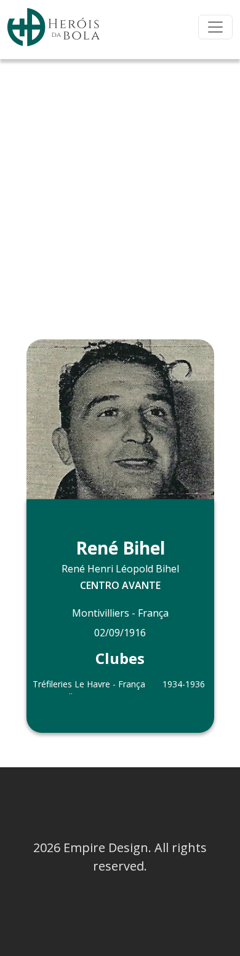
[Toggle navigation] (215, 27)
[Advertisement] (120, 185)
